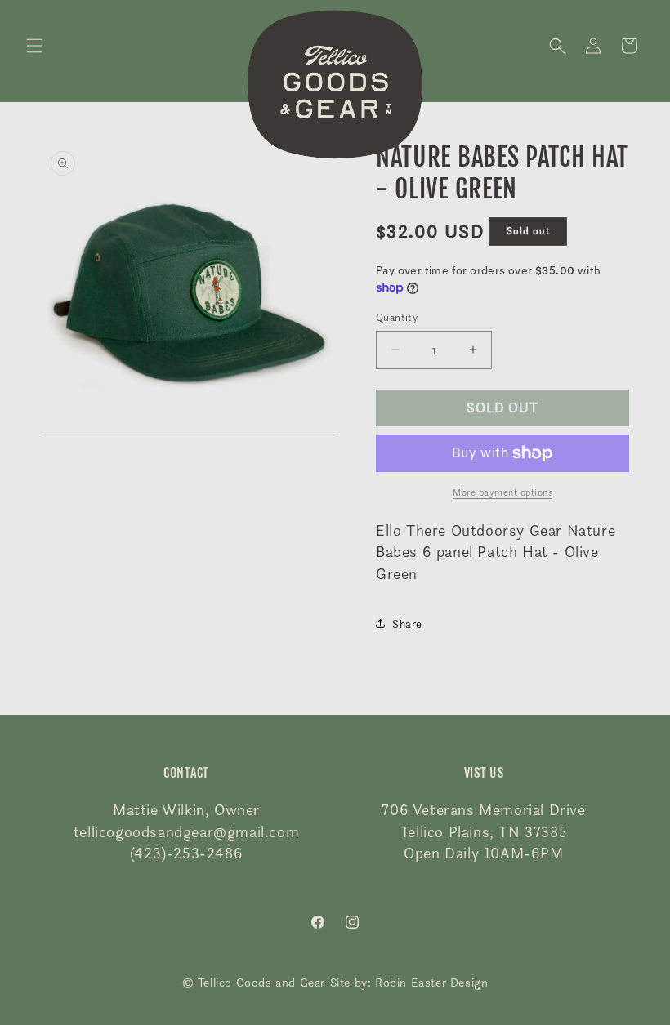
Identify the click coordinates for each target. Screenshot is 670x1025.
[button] (34, 46)
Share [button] (407, 624)
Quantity (397, 316)
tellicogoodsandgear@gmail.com (186, 831)
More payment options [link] (502, 492)
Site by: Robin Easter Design (409, 982)
